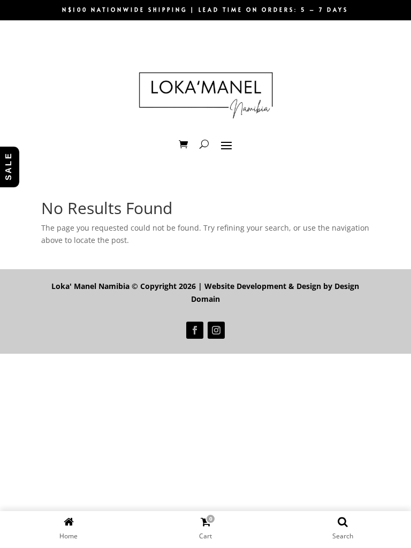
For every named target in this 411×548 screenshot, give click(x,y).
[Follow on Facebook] (194, 330)
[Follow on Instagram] (216, 330)
